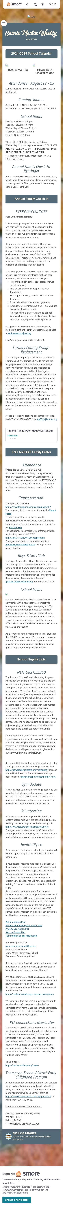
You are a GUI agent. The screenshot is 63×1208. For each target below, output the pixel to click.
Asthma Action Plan (16, 922)
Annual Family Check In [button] (31, 199)
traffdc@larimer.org (47, 419)
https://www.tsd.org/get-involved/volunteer (27, 826)
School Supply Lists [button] (31, 659)
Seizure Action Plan (15, 932)
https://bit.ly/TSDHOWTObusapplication (25, 537)
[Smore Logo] (14, 4)
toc (4, 23)
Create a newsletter (16, 1199)
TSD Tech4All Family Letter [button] (31, 452)
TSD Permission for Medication (21, 935)
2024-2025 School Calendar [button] (31, 53)
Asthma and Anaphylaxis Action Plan (24, 925)
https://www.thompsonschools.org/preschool (28, 1096)
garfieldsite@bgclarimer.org (19, 581)
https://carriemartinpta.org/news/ (22, 1065)
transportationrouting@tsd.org (21, 544)
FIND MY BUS (15, 527)
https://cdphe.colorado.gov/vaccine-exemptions (30, 994)
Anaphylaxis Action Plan (18, 929)
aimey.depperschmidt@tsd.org (21, 946)
